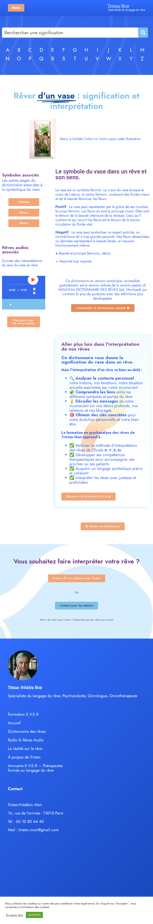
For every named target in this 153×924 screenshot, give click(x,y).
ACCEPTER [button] (34, 915)
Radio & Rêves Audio (26, 740)
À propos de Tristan (24, 757)
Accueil (14, 723)
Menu (16, 7)
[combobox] (70, 32)
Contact (15, 789)
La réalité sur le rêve (25, 749)
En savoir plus (14, 915)
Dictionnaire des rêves (27, 731)
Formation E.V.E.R (23, 714)
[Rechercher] (143, 32)
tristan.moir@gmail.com (39, 830)
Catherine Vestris (96, 138)
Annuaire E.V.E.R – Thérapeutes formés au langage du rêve (35, 768)
